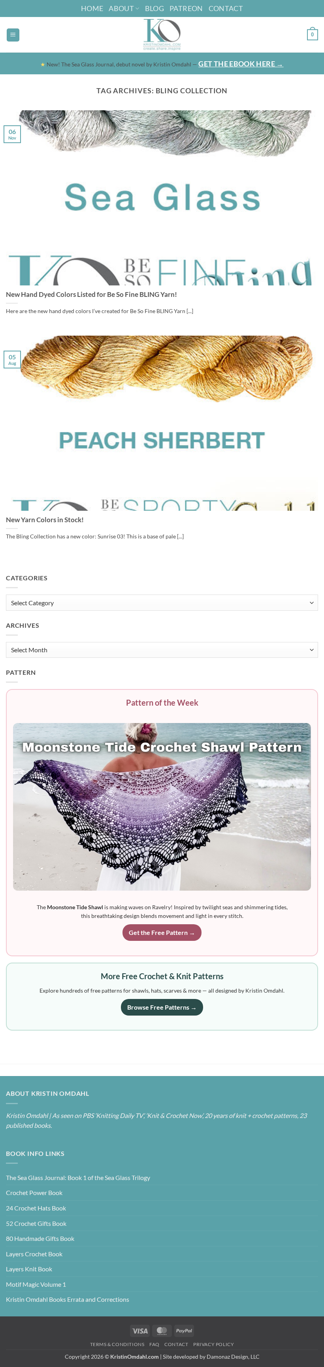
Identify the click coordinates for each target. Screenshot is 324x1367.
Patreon (186, 8)
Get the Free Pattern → (162, 932)
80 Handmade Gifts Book (40, 1238)
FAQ (154, 1344)
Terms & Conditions (117, 1344)
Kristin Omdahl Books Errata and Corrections (67, 1299)
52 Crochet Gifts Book (36, 1223)
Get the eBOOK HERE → (240, 63)
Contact (226, 8)
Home (92, 8)
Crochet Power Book (34, 1192)
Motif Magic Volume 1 (36, 1284)
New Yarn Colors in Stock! (45, 520)
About (121, 8)
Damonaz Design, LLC (233, 1356)
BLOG (154, 8)
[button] (13, 35)
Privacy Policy (213, 1344)
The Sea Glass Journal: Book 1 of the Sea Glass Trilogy (78, 1177)
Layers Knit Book (29, 1269)
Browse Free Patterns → (162, 1007)
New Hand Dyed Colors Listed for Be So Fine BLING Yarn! (91, 294)
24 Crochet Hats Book (36, 1208)
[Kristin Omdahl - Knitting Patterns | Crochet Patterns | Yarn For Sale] (162, 35)
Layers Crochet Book (34, 1253)
